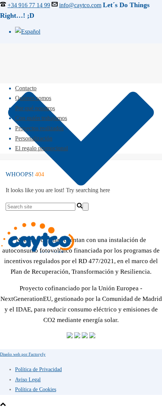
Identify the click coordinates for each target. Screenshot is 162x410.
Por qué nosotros (35, 108)
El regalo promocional (41, 148)
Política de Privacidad (38, 369)
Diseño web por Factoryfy (23, 354)
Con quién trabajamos (41, 118)
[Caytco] (81, 237)
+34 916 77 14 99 (29, 5)
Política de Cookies (35, 389)
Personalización (33, 138)
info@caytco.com (80, 5)
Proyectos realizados (39, 128)
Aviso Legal (28, 379)
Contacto (26, 88)
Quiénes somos (33, 98)
